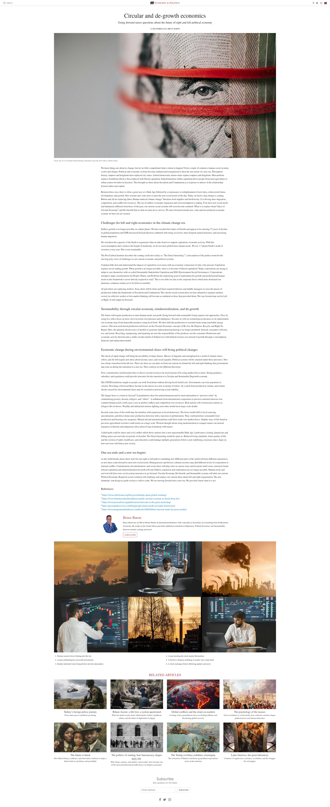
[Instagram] (169, 800)
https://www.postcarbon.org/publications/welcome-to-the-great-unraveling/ (136, 502)
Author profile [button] (130, 534)
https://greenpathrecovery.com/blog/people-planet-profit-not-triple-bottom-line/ (138, 505)
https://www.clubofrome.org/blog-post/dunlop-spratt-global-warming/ (134, 494)
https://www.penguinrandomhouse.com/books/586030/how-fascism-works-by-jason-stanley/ (144, 509)
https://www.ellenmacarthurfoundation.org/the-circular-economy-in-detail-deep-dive (141, 498)
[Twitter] (164, 800)
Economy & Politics (167, 2)
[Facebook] (160, 800)
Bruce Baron (174, 28)
